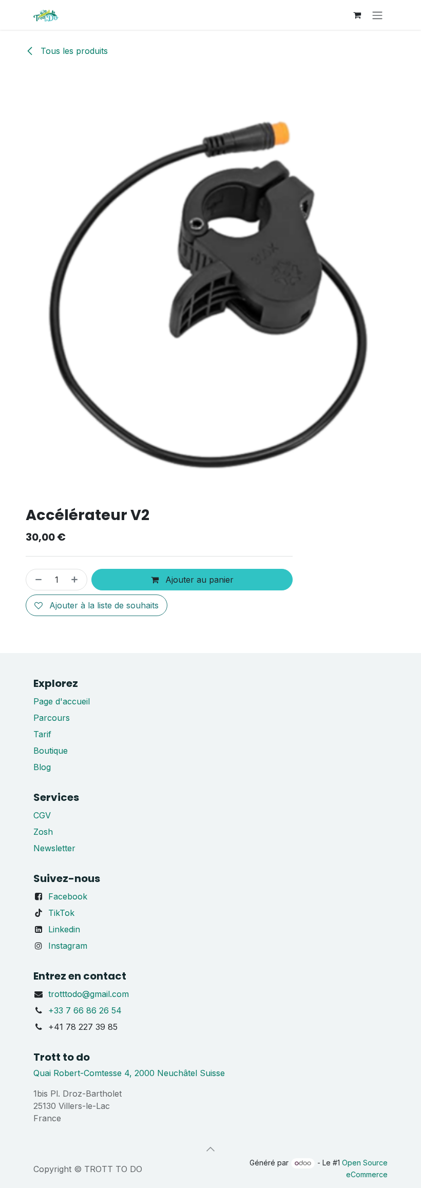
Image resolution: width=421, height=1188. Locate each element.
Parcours (51, 718)
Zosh (43, 832)
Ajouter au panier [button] (198, 579)
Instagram (67, 946)
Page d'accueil (61, 701)
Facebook (67, 896)
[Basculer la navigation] (377, 15)
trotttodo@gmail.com (88, 994)
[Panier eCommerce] (357, 15)
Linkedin (64, 929)
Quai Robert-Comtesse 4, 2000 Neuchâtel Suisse (129, 1073)
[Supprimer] (36, 579)
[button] (210, 1149)
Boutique (50, 750)
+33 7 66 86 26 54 (85, 1010)
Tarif (42, 734)
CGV (42, 815)
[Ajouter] (76, 579)
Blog (42, 767)
